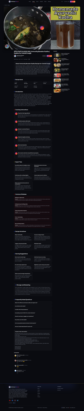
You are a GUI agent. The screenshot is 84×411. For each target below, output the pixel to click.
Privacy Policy (45, 407)
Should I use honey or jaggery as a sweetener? (24, 316)
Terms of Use (39, 407)
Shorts (37, 1)
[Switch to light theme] (62, 1)
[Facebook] (12, 400)
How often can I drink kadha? (21, 319)
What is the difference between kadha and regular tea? (26, 302)
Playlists (41, 1)
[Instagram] (15, 400)
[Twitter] (18, 400)
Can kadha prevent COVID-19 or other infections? (25, 312)
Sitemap (49, 1)
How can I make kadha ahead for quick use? (23, 326)
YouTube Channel (60, 388)
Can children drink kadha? (20, 306)
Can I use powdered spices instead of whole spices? (25, 323)
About (45, 1)
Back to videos (7, 5)
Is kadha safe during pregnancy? (21, 309)
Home (30, 1)
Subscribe (73, 1)
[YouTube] (10, 400)
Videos (33, 1)
